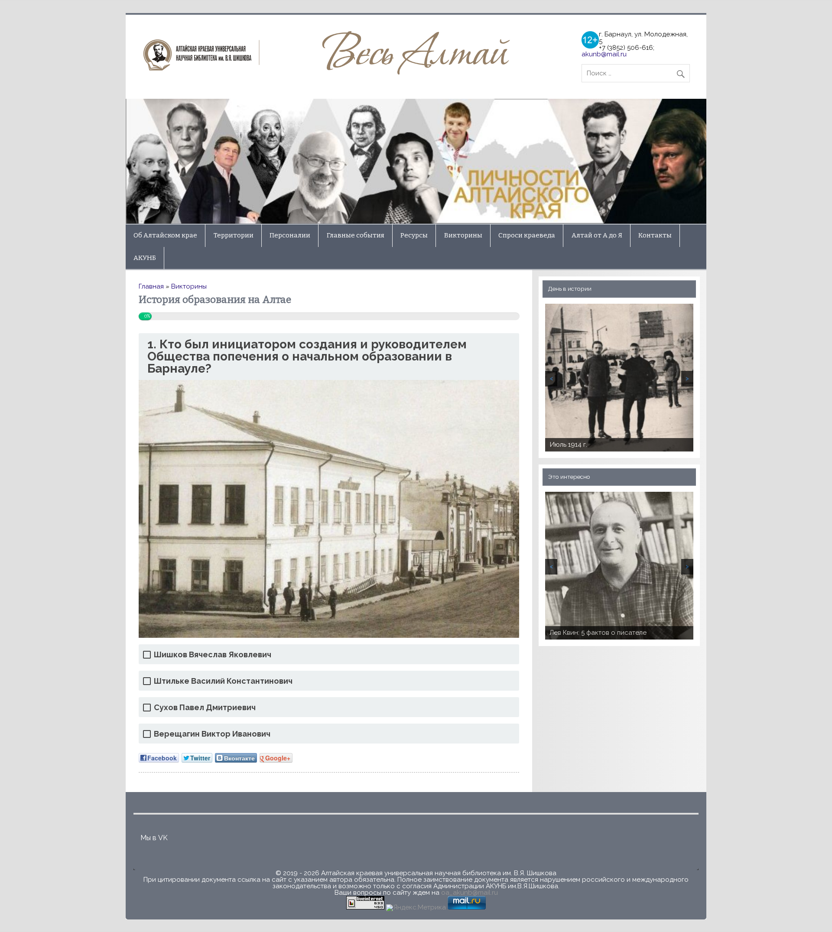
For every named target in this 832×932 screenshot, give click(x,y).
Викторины (463, 235)
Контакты (655, 235)
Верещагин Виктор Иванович (212, 734)
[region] (416, 161)
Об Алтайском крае (165, 235)
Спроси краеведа (526, 235)
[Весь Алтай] (329, 72)
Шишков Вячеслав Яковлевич (212, 654)
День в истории (570, 288)
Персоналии (290, 235)
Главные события (355, 235)
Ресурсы (414, 235)
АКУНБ (144, 258)
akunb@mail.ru (604, 54)
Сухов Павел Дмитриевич (205, 707)
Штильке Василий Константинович (223, 681)
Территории (234, 235)
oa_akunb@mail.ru (469, 892)
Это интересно (569, 476)
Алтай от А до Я (597, 235)
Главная (151, 286)
